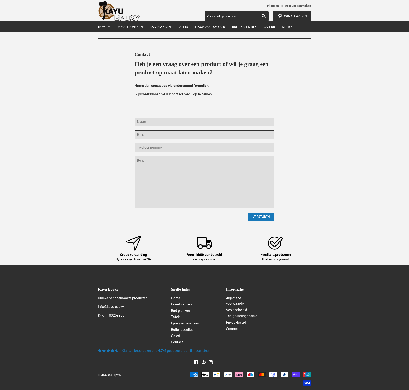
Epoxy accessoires (210, 27)
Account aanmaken (298, 5)
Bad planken (160, 27)
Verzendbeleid (236, 310)
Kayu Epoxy (114, 375)
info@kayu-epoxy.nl (112, 307)
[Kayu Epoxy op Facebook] (196, 363)
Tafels (183, 27)
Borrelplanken (130, 27)
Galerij (269, 27)
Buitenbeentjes (244, 27)
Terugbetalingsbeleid (241, 316)
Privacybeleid (236, 322)
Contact (177, 342)
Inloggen (273, 5)
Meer (286, 27)
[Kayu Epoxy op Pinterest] (203, 363)
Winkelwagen (295, 16)
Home (103, 27)
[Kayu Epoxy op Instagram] (211, 363)
